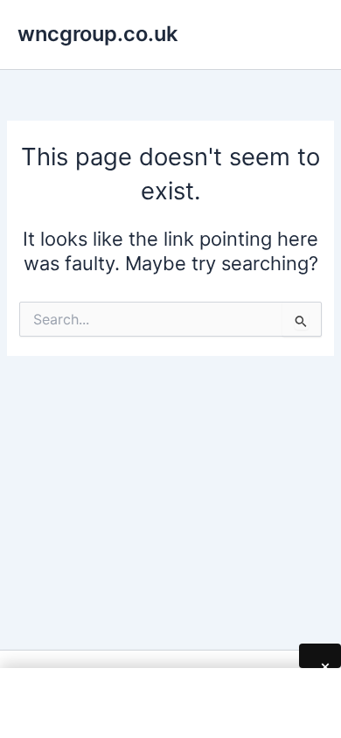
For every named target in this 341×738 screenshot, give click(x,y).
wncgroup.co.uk (97, 33)
